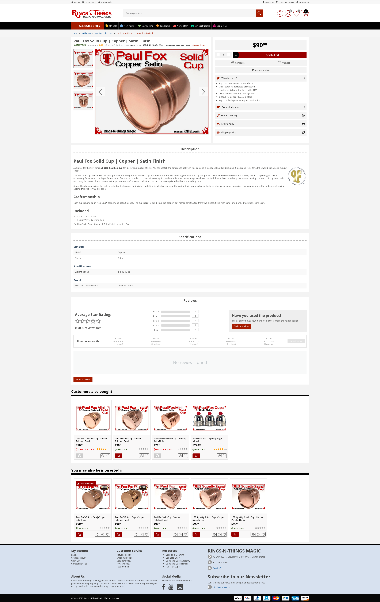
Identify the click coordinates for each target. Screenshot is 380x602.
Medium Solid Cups (103, 33)
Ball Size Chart (173, 557)
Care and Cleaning (175, 554)
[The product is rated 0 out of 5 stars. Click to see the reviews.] (93, 45)
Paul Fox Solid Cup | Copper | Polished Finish (128, 439)
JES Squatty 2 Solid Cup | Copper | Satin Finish (209, 518)
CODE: (133, 45)
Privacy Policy (123, 563)
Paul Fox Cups (173, 566)
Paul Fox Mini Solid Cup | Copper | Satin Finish (170, 439)
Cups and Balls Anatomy (178, 560)
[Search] (259, 13)
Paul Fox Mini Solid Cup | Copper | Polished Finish (92, 439)
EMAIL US (217, 568)
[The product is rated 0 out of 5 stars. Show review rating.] (143, 449)
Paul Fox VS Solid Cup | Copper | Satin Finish (91, 518)
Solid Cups (86, 33)
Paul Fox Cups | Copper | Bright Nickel (208, 439)
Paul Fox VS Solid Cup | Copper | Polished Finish (130, 518)
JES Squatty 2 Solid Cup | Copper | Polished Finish (247, 518)
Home (74, 33)
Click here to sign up (221, 587)
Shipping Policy (124, 557)
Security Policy (124, 560)
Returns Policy (124, 554)
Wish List (75, 560)
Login (74, 554)
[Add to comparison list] (103, 455)
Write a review (122, 45)
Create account (78, 557)
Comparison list (79, 563)
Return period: (150, 45)
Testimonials (123, 566)
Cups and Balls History (177, 563)
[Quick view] (98, 534)
